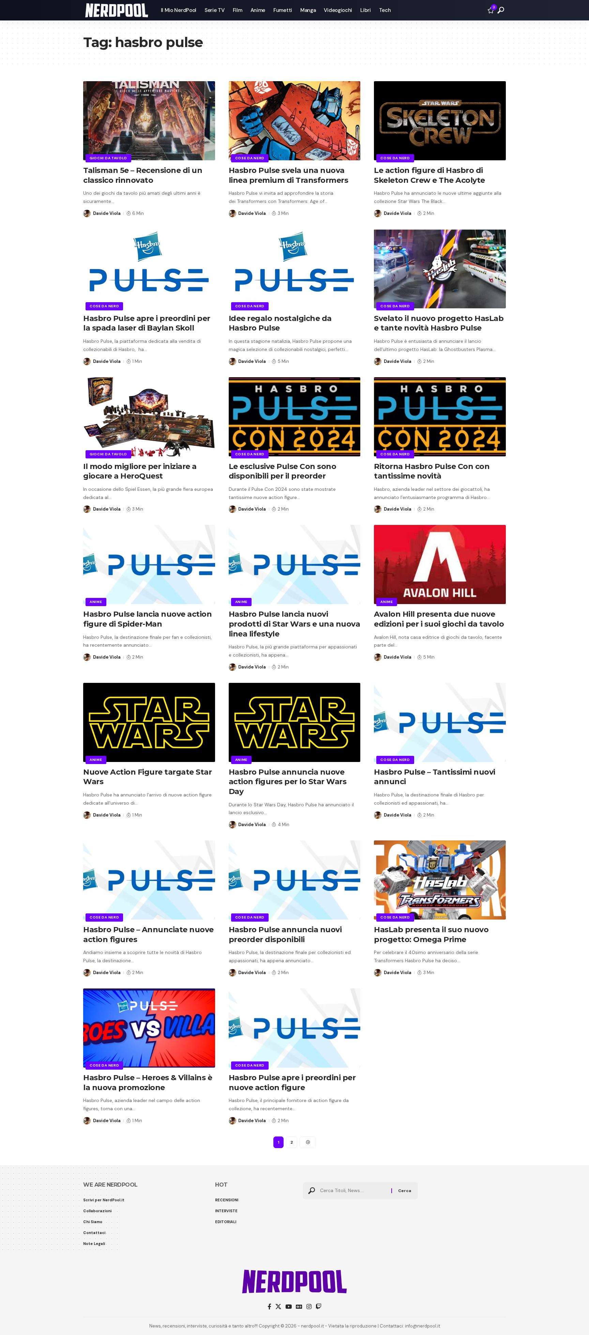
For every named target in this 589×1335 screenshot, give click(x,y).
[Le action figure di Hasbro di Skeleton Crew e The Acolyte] (440, 120)
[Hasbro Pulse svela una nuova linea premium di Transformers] (295, 120)
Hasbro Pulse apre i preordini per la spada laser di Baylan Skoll (146, 323)
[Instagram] (309, 1307)
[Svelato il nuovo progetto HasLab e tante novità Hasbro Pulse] (440, 268)
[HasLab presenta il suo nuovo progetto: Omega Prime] (440, 880)
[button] (500, 10)
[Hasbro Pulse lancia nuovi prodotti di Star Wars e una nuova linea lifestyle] (295, 564)
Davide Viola (107, 213)
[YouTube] (288, 1307)
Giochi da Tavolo (108, 158)
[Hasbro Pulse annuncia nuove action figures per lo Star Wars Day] (295, 722)
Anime (96, 602)
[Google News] (299, 1307)
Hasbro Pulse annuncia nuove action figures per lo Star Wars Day (288, 781)
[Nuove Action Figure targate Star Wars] (149, 722)
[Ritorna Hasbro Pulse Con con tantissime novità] (440, 416)
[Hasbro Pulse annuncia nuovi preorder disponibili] (295, 880)
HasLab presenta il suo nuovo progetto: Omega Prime (431, 934)
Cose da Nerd (250, 158)
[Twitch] (318, 1307)
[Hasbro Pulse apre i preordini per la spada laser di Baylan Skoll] (149, 268)
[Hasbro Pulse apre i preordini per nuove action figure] (295, 1028)
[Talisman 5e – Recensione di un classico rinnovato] (149, 120)
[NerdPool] (116, 10)
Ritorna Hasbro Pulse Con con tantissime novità (431, 471)
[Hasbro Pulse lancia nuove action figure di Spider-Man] (149, 564)
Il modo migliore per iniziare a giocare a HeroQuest (140, 471)
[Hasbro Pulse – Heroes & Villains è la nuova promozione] (149, 1028)
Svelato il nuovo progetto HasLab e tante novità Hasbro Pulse (438, 323)
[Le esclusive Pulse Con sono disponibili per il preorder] (295, 416)
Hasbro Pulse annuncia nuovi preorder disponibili (285, 934)
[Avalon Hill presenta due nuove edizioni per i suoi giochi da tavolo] (440, 564)
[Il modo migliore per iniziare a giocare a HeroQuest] (149, 416)
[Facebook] (269, 1307)
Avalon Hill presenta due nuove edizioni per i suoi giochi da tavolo (439, 619)
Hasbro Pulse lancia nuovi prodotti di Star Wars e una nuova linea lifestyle (294, 624)
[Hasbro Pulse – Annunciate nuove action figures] (149, 880)
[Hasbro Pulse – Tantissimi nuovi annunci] (440, 722)
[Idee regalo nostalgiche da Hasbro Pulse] (295, 268)
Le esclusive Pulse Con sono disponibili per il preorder (282, 471)
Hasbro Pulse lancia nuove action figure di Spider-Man (147, 619)
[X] (278, 1307)
